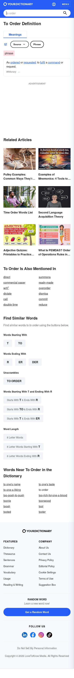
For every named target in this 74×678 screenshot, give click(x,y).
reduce (43, 304)
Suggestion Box (47, 584)
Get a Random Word (37, 612)
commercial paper (14, 282)
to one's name (11, 484)
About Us (44, 547)
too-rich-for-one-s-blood (53, 495)
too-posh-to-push (13, 495)
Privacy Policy (46, 560)
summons (45, 277)
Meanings (15, 34)
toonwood (45, 501)
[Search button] (65, 13)
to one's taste (47, 484)
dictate (7, 293)
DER (35, 362)
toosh (6, 506)
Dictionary (8, 547)
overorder (44, 288)
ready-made (46, 282)
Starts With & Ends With (22, 400)
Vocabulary (9, 572)
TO (20, 343)
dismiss (43, 293)
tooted (7, 512)
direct (6, 277)
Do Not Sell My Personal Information (37, 648)
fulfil (42, 62)
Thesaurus (9, 553)
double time (10, 304)
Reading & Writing (13, 584)
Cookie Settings (47, 572)
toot (41, 506)
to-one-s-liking (12, 490)
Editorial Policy (47, 566)
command (54, 62)
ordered (15, 62)
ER (21, 362)
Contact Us (45, 553)
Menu (65, 4)
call (5, 299)
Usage (6, 578)
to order (14, 381)
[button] (54, 4)
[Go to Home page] (18, 4)
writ (6, 288)
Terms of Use (46, 578)
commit (43, 299)
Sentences (9, 560)
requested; (30, 62)
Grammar (8, 566)
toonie (7, 501)
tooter (42, 512)
